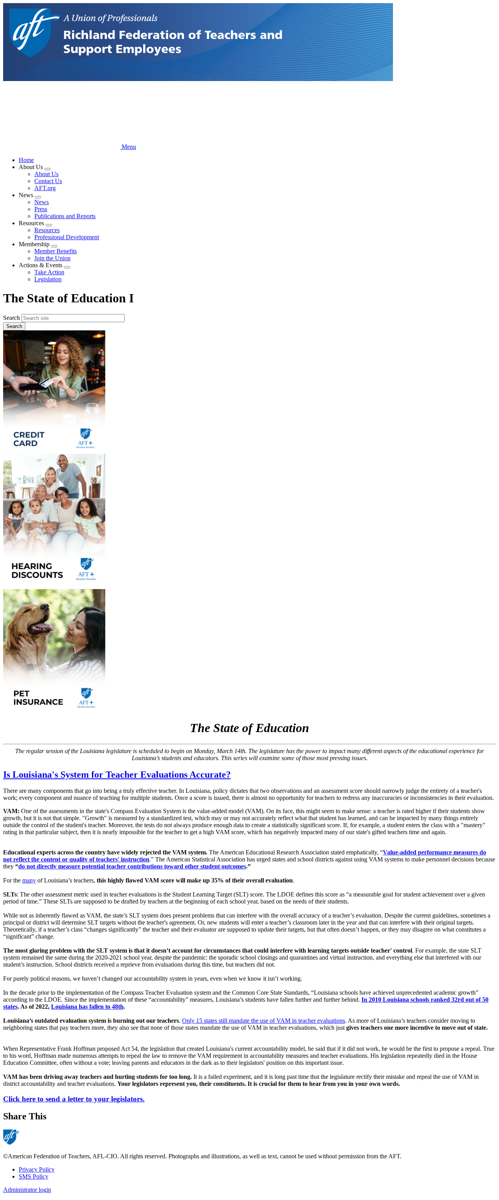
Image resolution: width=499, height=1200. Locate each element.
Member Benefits (55, 251)
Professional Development (66, 237)
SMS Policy (33, 1176)
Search (11, 317)
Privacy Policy (37, 1169)
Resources (47, 230)
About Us (46, 174)
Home (26, 160)
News (41, 202)
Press (40, 209)
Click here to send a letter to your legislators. (74, 1099)
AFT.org (45, 188)
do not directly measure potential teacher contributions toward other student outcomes (132, 866)
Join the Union (52, 258)
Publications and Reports (65, 216)
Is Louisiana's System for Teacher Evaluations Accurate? (117, 774)
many (29, 880)
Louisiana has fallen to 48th (87, 1006)
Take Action (49, 272)
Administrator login (27, 1189)
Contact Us (48, 181)
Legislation (48, 279)
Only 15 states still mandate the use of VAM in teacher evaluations (263, 1020)
